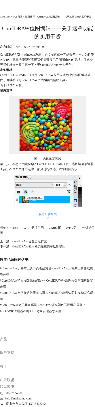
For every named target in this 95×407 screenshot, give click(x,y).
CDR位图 (55, 228)
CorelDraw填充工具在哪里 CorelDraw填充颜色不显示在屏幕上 (43, 305)
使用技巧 (30, 16)
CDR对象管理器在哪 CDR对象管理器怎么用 (30, 311)
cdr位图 (71, 228)
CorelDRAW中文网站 (11, 16)
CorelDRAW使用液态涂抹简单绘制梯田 (38, 246)
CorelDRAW (10, 10)
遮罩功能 (18, 59)
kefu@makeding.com (18, 398)
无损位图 (37, 228)
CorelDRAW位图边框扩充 (29, 241)
